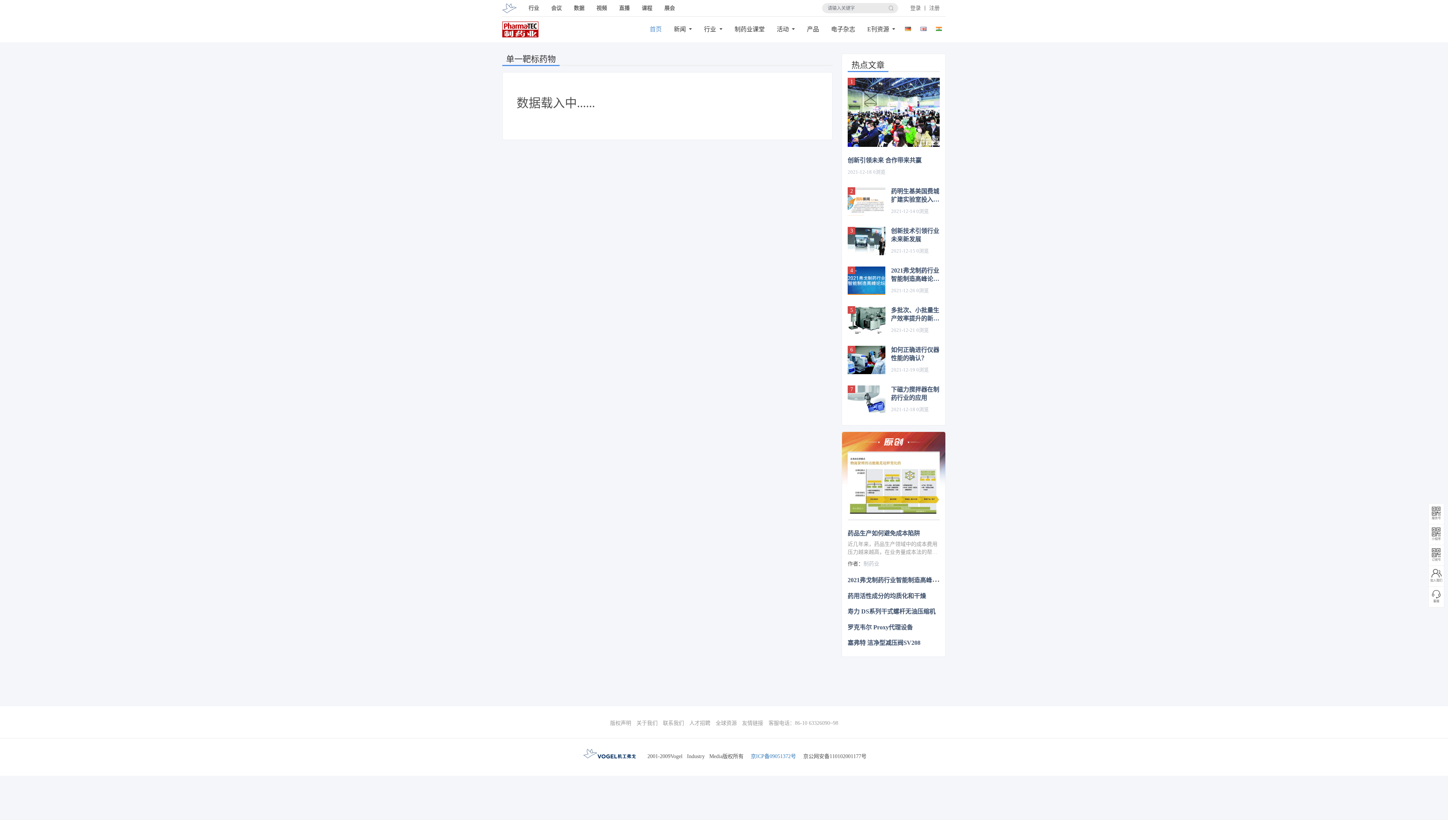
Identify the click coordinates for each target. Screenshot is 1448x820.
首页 (656, 29)
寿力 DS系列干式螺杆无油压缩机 (892, 611)
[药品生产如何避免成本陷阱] (894, 486)
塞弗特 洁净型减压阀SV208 (884, 643)
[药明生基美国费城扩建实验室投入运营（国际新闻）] (866, 201)
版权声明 (620, 723)
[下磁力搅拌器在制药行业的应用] (866, 399)
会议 (556, 8)
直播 (624, 8)
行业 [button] (534, 8)
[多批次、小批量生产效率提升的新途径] (866, 320)
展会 (669, 8)
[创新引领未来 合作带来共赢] (894, 112)
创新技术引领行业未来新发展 (915, 235)
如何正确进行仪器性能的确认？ (915, 354)
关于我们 (647, 723)
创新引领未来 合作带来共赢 (885, 160)
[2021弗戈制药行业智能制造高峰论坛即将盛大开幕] (866, 281)
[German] (908, 27)
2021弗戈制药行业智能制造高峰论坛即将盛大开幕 (915, 275)
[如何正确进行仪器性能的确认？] (866, 360)
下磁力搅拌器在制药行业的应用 (915, 393)
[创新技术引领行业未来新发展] (866, 241)
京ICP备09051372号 (773, 756)
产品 (813, 29)
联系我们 (673, 723)
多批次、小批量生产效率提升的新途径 (915, 315)
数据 (579, 8)
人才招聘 (699, 723)
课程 (647, 8)
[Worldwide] (923, 27)
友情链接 (752, 723)
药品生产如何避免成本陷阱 (884, 533)
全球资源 (726, 723)
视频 (602, 8)
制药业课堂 (750, 29)
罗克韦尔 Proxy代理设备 (880, 627)
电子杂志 (843, 29)
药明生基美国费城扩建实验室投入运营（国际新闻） (915, 196)
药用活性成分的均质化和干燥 (887, 596)
